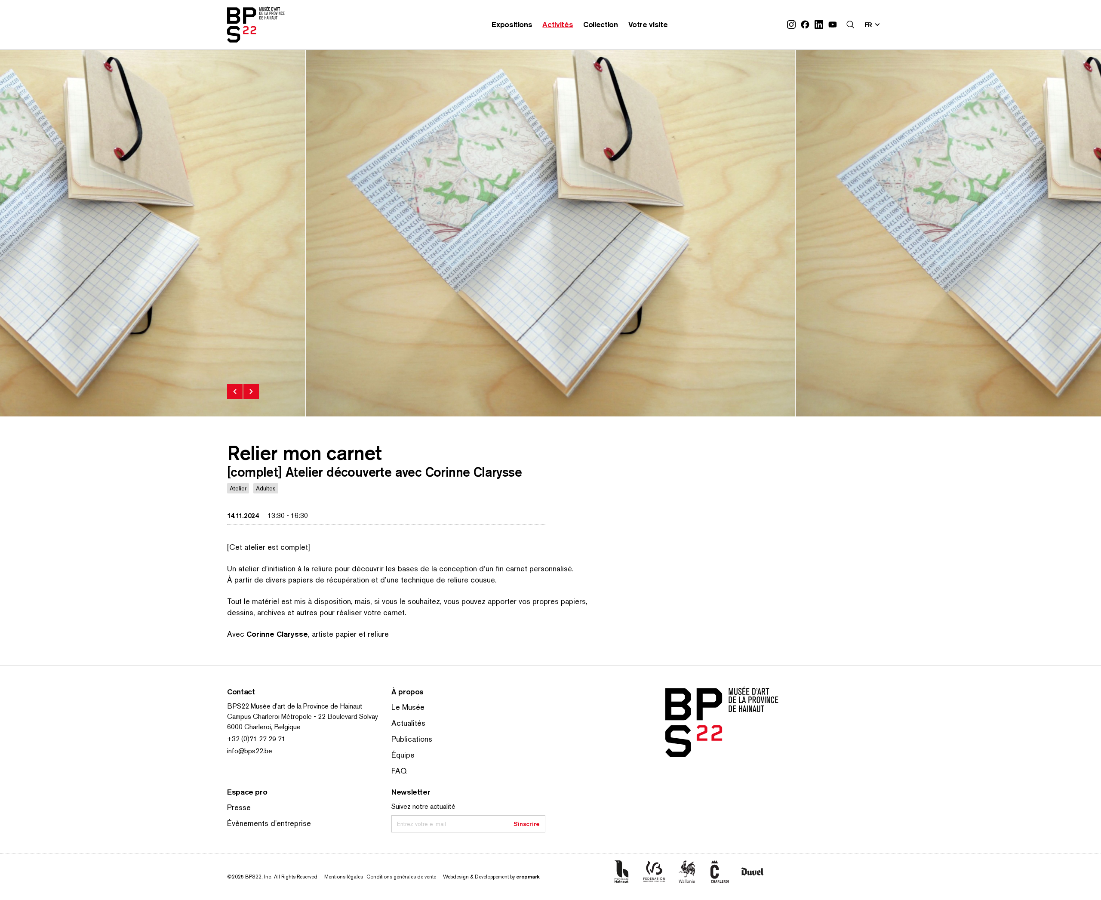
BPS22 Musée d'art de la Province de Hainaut (295, 706)
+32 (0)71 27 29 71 (256, 738)
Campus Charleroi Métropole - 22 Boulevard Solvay (302, 716)
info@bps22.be (249, 750)
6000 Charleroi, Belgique (264, 726)
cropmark (528, 876)
